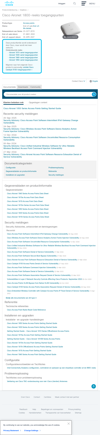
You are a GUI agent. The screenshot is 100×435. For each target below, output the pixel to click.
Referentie (53, 171)
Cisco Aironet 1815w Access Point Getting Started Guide (29, 335)
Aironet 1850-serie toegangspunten (23, 60)
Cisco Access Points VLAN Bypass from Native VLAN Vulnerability (33, 283)
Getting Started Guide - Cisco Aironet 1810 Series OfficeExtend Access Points (38, 331)
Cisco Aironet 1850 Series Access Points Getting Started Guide (32, 108)
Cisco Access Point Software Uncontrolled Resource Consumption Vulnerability (38, 242)
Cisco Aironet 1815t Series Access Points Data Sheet (28, 217)
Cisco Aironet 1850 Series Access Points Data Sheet (28, 209)
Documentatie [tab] (9, 87)
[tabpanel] (50, 108)
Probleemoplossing (56, 168)
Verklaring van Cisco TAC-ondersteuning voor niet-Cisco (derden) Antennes (37, 381)
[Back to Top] (93, 386)
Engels (95, 81)
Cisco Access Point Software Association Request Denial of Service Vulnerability (39, 275)
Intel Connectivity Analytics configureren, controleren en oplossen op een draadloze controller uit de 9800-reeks (51, 368)
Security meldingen (56, 175)
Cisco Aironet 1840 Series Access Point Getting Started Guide (31, 354)
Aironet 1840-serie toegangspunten (23, 58)
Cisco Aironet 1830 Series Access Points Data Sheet (28, 213)
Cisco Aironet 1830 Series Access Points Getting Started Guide (32, 327)
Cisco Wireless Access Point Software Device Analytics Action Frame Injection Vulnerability (43, 238)
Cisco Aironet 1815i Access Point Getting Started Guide (29, 351)
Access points (28, 23)
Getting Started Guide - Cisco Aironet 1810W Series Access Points (33, 339)
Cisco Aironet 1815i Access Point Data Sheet (25, 201)
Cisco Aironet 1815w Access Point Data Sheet (25, 197)
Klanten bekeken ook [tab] (13, 102)
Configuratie (10, 168)
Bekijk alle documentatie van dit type (20, 298)
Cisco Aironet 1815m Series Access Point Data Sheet (28, 205)
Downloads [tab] (23, 87)
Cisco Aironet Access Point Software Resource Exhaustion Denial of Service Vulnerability (42, 260)
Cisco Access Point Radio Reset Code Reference (26, 310)
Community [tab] (35, 87)
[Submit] (94, 94)
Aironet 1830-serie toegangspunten (23, 55)
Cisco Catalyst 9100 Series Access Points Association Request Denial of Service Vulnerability (44, 287)
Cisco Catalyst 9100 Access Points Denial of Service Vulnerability (33, 264)
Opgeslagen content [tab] (38, 102)
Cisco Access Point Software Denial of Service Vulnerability (30, 252)
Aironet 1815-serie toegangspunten (23, 53)
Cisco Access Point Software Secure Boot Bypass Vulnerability (32, 256)
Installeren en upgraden (15, 175)
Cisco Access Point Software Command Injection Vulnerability (31, 267)
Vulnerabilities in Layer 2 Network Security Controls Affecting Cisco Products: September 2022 (44, 279)
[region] (36, 427)
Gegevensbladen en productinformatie (21, 171)
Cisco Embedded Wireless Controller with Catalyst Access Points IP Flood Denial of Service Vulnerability (48, 291)
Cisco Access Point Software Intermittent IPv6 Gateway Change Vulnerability (37, 234)
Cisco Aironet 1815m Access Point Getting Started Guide (29, 343)
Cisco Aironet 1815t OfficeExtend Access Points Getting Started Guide (35, 347)
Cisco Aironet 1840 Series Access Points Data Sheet (28, 194)
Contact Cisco (77, 81)
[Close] (68, 423)
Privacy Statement (11, 430)
